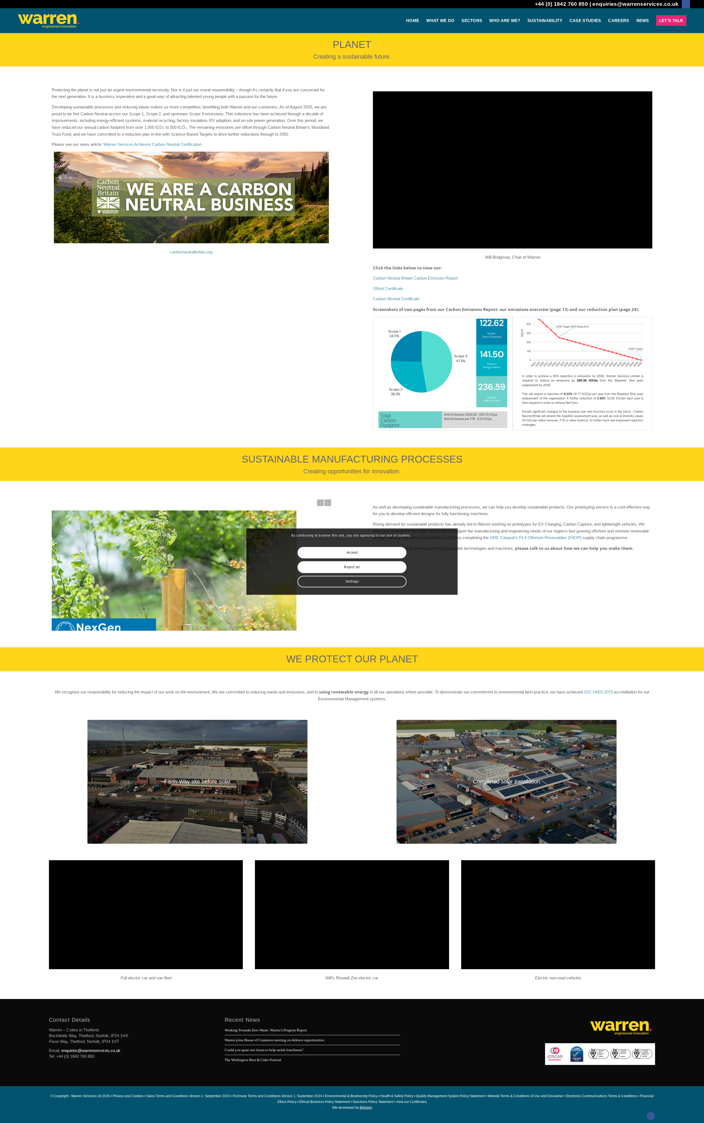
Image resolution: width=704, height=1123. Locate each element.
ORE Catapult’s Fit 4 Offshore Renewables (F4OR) (536, 537)
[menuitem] (413, 20)
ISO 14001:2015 (598, 692)
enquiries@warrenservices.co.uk (635, 4)
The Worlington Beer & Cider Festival (253, 1060)
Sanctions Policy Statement (373, 1102)
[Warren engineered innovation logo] (48, 20)
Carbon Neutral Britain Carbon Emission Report (415, 278)
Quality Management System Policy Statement (450, 1096)
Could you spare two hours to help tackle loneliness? (264, 1050)
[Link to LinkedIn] (686, 4)
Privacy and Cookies (128, 1096)
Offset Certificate (388, 288)
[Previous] (320, 502)
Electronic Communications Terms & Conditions (601, 1096)
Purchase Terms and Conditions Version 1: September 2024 (277, 1096)
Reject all (352, 567)
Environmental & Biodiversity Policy (351, 1096)
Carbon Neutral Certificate (396, 298)
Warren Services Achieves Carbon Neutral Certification (152, 144)
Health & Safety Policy (396, 1096)
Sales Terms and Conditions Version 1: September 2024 (188, 1096)
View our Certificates (411, 1102)
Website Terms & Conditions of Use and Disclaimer (525, 1096)
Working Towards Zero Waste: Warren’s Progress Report (266, 1030)
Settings (352, 581)
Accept (352, 553)
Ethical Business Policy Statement (324, 1102)
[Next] (327, 502)
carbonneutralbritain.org (191, 252)
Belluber (366, 1108)
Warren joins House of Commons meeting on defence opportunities (274, 1040)
